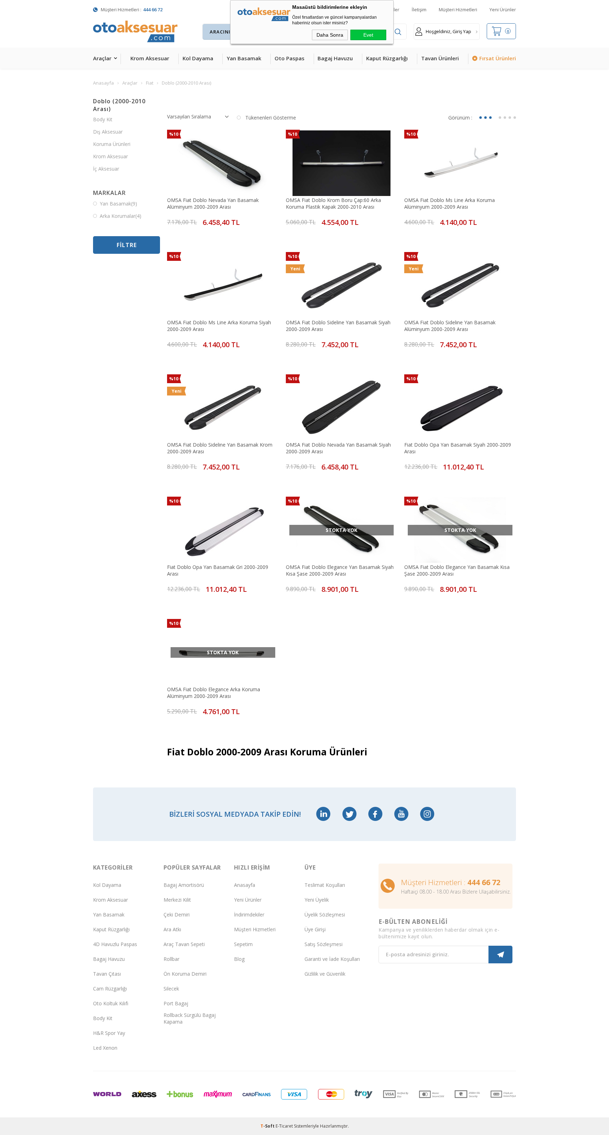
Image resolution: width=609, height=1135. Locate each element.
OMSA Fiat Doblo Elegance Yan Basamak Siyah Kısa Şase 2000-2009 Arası (340, 570)
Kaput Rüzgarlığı (387, 58)
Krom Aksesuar (149, 58)
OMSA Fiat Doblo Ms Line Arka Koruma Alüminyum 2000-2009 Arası (449, 203)
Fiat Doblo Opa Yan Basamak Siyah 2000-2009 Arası (457, 448)
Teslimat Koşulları (324, 885)
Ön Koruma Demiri (185, 973)
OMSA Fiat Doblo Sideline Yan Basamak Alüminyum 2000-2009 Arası (450, 325)
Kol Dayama (198, 58)
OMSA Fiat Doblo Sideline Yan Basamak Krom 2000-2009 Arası (219, 448)
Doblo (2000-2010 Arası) (119, 105)
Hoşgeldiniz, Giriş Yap (448, 31)
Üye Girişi (315, 929)
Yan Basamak (244, 58)
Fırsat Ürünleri (497, 58)
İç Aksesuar (106, 168)
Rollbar (171, 959)
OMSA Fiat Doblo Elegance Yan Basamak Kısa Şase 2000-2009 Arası (457, 570)
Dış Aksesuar (108, 131)
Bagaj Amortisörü (184, 885)
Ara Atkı (172, 929)
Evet (368, 35)
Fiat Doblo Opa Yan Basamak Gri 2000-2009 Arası (217, 570)
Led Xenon (105, 1047)
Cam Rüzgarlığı (110, 988)
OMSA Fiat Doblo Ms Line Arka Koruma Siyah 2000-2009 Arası (219, 325)
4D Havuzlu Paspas (115, 944)
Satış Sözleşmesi (323, 944)
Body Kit (102, 119)
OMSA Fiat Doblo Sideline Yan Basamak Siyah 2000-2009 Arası (338, 325)
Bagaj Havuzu (335, 58)
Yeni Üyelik (316, 899)
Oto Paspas (289, 58)
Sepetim (243, 944)
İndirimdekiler (249, 914)
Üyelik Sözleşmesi (324, 914)
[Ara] (397, 31)
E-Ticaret (284, 1126)
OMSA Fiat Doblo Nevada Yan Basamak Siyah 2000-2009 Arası (338, 448)
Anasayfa (244, 885)
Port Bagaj (176, 1003)
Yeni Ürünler (503, 9)
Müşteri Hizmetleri (458, 9)
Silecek (171, 988)
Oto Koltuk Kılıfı (110, 1003)
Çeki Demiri (177, 914)
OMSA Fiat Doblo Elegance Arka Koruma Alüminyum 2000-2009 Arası (213, 692)
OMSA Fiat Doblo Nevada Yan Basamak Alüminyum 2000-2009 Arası (213, 203)
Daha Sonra (329, 35)
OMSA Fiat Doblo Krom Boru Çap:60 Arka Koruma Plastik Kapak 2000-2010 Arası (333, 203)
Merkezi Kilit (177, 899)
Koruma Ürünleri (111, 144)
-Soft (268, 1126)
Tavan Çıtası (107, 973)
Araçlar (102, 58)
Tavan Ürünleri (440, 58)
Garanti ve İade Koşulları (332, 959)
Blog (239, 959)
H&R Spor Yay (109, 1033)
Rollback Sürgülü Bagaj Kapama (190, 1018)
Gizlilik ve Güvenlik (324, 973)
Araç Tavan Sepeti (184, 944)
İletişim (419, 9)
